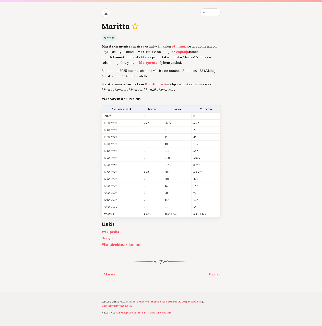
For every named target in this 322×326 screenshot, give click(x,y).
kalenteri (109, 37)
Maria (146, 57)
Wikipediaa (195, 301)
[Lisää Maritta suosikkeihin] (135, 26)
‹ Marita (108, 274)
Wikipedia (110, 232)
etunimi (178, 46)
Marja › (214, 274)
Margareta (148, 62)
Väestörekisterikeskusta (116, 305)
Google (108, 238)
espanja (182, 52)
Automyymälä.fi (161, 312)
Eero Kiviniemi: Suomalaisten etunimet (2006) (160, 301)
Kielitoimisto (156, 84)
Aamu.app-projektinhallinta (132, 312)
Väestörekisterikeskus (121, 244)
